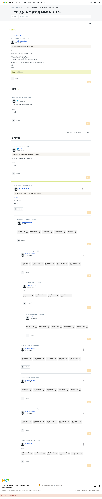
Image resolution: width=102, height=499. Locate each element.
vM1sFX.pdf (75, 421)
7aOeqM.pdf (74, 358)
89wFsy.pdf (74, 390)
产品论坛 (18, 8)
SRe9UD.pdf (50, 421)
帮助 (95, 2)
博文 (38, 2)
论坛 (25, 2)
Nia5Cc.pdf (25, 390)
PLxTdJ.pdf (25, 358)
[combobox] (55, 17)
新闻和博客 (22, 485)
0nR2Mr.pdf (39, 295)
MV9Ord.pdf (68, 326)
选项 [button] (89, 23)
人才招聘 (11, 485)
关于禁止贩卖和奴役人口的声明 (21, 490)
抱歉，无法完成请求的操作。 (9, 495)
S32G (23, 8)
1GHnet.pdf (21, 232)
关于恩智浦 (5, 485)
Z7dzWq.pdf (74, 263)
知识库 (29, 2)
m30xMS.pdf (81, 326)
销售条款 (13, 490)
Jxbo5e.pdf (51, 295)
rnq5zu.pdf (36, 263)
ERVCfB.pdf (42, 326)
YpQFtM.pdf (75, 453)
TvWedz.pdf (37, 358)
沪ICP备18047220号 (59, 485)
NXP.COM (43, 2)
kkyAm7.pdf (37, 390)
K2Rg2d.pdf (64, 295)
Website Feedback (37, 490)
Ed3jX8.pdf (62, 390)
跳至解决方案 (17, 35)
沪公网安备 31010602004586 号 (47, 485)
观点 (34, 2)
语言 (91, 2)
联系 (28, 485)
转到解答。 (20, 72)
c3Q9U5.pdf (38, 453)
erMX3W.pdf (58, 232)
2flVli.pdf (70, 232)
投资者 (16, 485)
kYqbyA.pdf (55, 326)
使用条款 (8, 490)
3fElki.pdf (62, 358)
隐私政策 (4, 490)
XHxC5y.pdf (63, 453)
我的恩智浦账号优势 (7, 487)
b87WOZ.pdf (25, 453)
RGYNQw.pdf (37, 421)
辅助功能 (30, 490)
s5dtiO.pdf (25, 421)
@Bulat (16, 198)
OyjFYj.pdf (25, 263)
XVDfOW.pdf (61, 263)
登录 (99, 2)
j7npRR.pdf (50, 390)
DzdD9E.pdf (33, 232)
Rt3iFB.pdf (48, 263)
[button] (82, 42)
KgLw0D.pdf (30, 326)
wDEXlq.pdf (50, 358)
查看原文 (35, 46)
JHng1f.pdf (46, 232)
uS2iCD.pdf (62, 421)
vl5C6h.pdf (50, 453)
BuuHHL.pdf (26, 295)
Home (12, 8)
